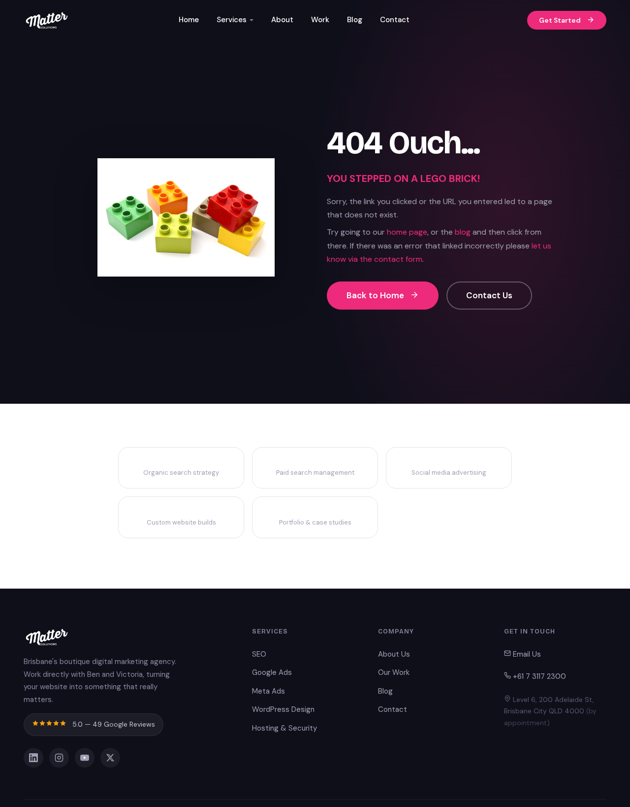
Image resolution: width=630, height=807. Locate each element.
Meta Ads (268, 691)
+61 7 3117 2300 (538, 676)
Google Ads (272, 672)
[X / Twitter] (110, 758)
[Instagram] (59, 758)
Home (189, 20)
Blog (354, 20)
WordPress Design (283, 709)
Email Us (526, 654)
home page (407, 232)
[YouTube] (84, 758)
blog (463, 232)
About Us (394, 654)
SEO (259, 654)
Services (232, 20)
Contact (395, 20)
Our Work (394, 672)
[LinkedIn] (33, 758)
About (282, 20)
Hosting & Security (284, 728)
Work (320, 20)
